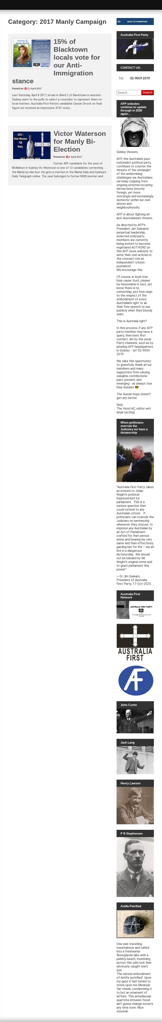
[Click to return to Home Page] (135, 24)
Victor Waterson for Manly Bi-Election (80, 141)
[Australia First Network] (135, 610)
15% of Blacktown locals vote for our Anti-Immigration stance (56, 61)
